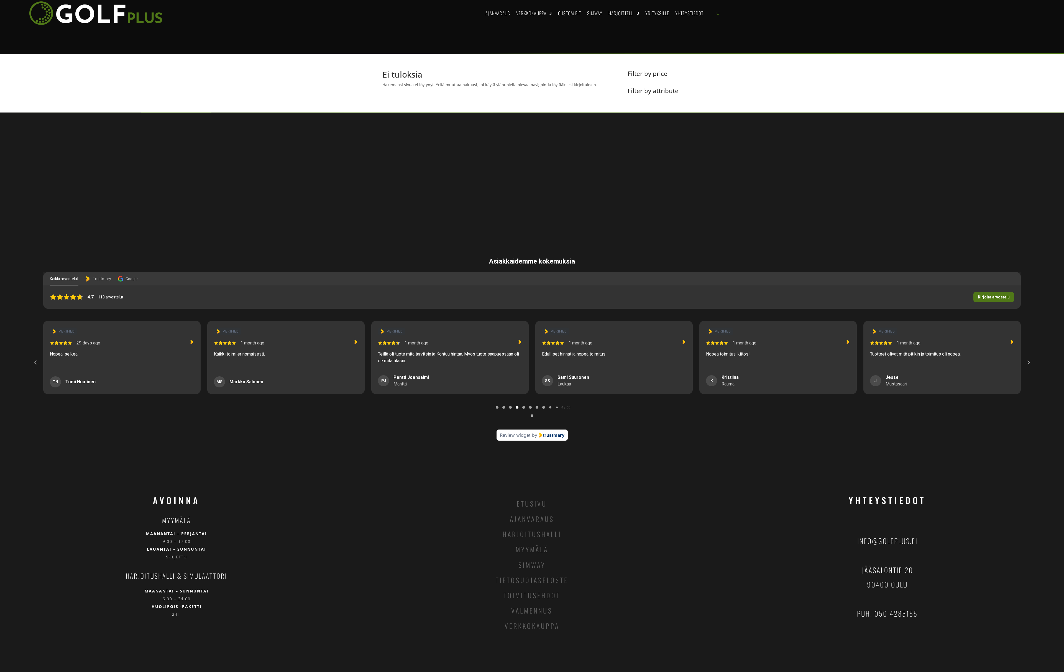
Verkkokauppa (531, 13)
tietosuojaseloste (532, 580)
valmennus (532, 610)
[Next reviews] (1028, 362)
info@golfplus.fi (887, 541)
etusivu (532, 504)
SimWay (594, 13)
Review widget (515, 435)
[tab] (497, 407)
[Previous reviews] (35, 362)
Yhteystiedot (689, 13)
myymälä (532, 549)
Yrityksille (657, 13)
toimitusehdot (532, 595)
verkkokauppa (532, 626)
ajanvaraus (532, 519)
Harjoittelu (621, 13)
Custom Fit (569, 13)
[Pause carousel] (532, 415)
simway (532, 565)
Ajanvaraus (497, 13)
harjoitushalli (532, 534)
